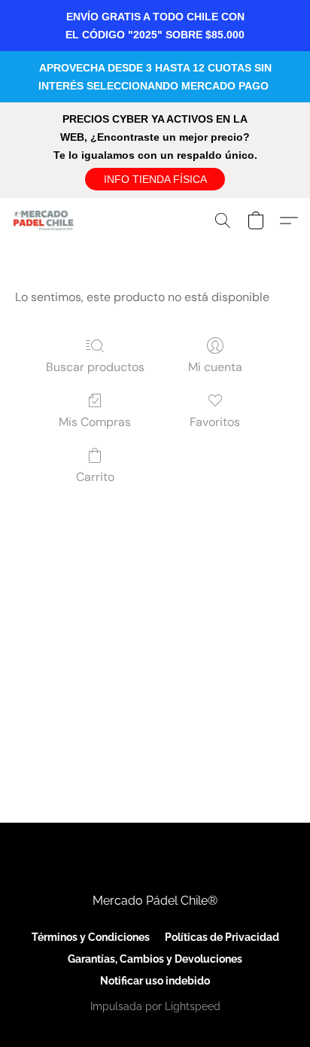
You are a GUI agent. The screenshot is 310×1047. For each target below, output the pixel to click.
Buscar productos (95, 367)
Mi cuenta (215, 367)
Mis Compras (95, 422)
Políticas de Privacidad (222, 937)
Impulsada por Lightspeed (155, 1006)
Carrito (95, 477)
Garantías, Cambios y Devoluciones (155, 959)
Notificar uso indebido (155, 981)
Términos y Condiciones (91, 937)
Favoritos (215, 422)
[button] (155, 179)
